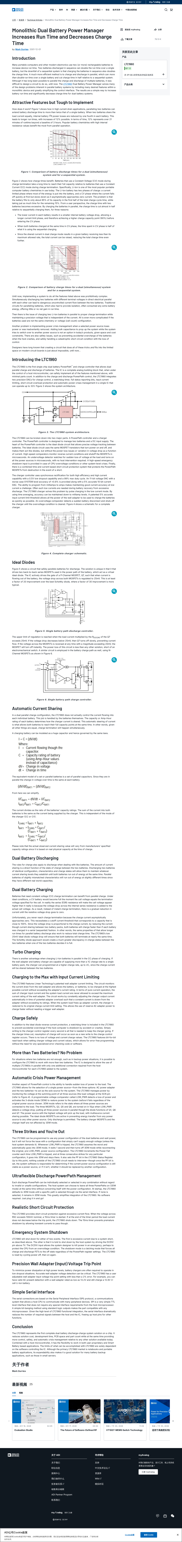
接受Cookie (148, 1535)
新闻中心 (55, 1473)
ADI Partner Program (61, 1494)
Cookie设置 (129, 1535)
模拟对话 (99, 1484)
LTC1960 (67, 84)
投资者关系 (56, 1484)
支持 (97, 1462)
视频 (21, 1393)
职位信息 (55, 1468)
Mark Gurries (22, 49)
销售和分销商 (57, 1489)
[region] (91, 1535)
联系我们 (55, 1500)
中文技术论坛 (101, 1468)
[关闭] (178, 1535)
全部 (14, 1393)
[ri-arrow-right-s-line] (173, 1421)
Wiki (97, 1478)
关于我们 (55, 1462)
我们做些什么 (57, 1478)
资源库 (98, 1473)
